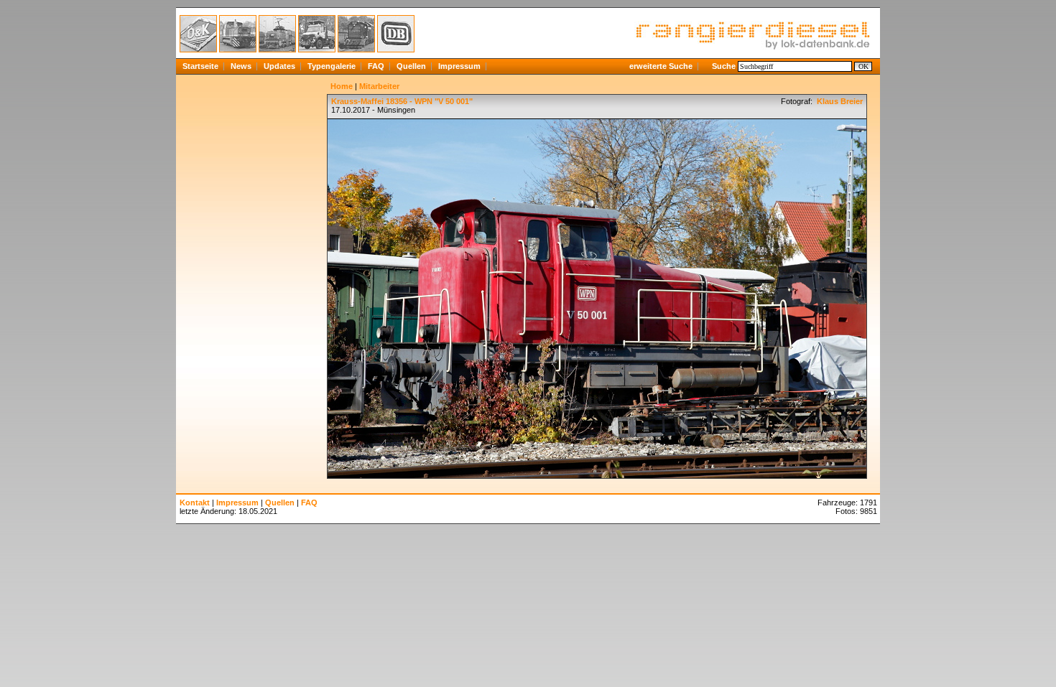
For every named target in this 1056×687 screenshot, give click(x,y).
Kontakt (195, 502)
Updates (279, 66)
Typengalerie (331, 66)
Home (341, 86)
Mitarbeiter (379, 86)
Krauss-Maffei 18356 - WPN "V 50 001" (402, 101)
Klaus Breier (839, 101)
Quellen (411, 66)
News (241, 66)
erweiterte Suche (661, 66)
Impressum (459, 66)
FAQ (376, 66)
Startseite (200, 66)
